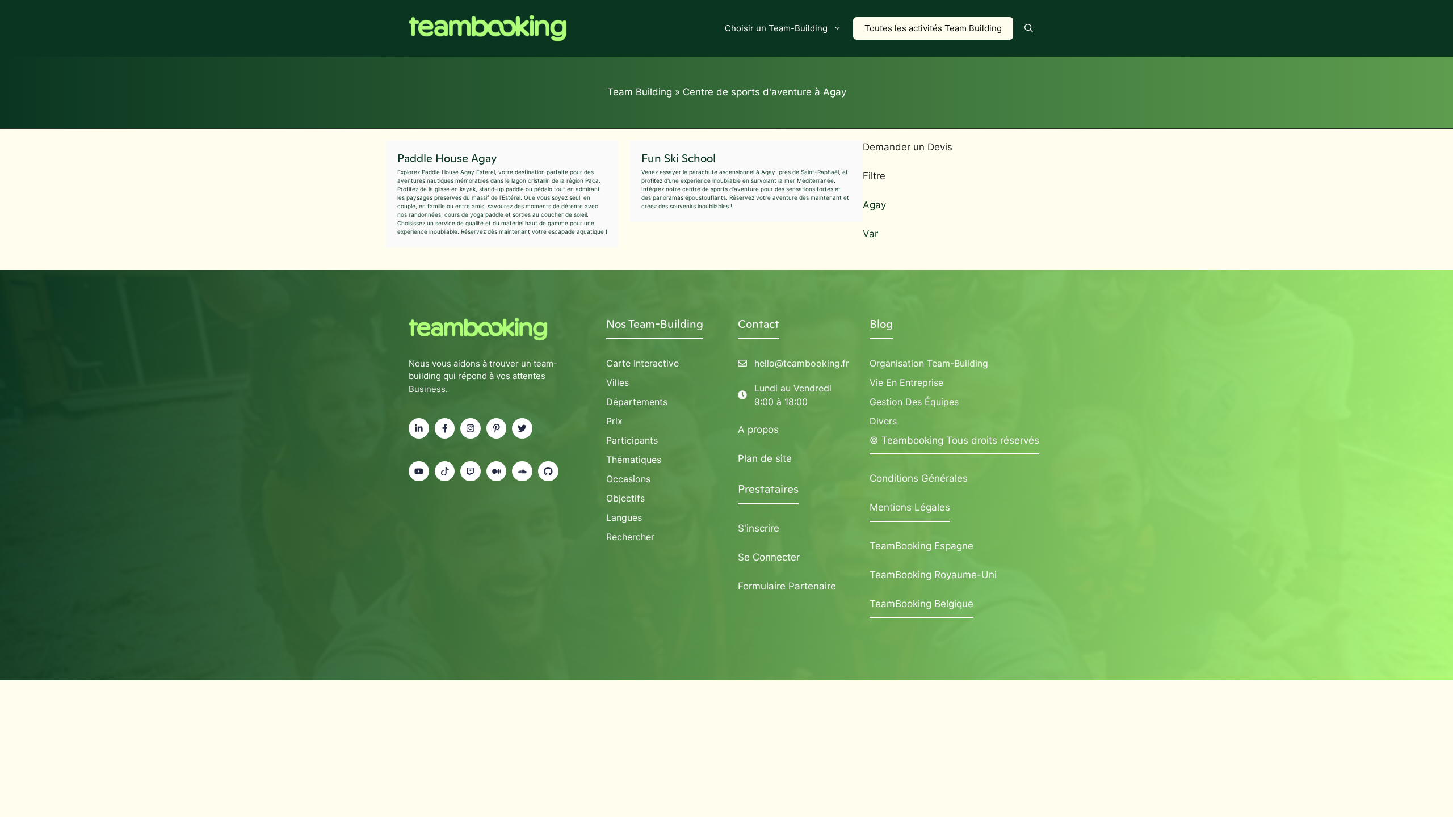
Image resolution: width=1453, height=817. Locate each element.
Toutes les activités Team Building (933, 28)
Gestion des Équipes (914, 401)
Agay (874, 204)
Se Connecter (769, 557)
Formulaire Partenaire (787, 586)
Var (870, 233)
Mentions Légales (910, 507)
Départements (636, 401)
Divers (883, 421)
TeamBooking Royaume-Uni (933, 574)
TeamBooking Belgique (921, 603)
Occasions (628, 479)
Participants (632, 440)
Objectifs (625, 498)
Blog (881, 324)
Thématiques (633, 459)
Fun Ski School (678, 158)
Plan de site (765, 458)
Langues (624, 517)
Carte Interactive (642, 363)
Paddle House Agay (447, 158)
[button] (1028, 28)
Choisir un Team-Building (776, 28)
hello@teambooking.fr (801, 363)
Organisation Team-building (929, 363)
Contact (758, 324)
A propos (758, 429)
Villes (617, 382)
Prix (614, 421)
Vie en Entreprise (906, 382)
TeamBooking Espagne (921, 545)
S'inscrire (758, 528)
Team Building (639, 92)
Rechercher (630, 536)
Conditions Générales (919, 478)
